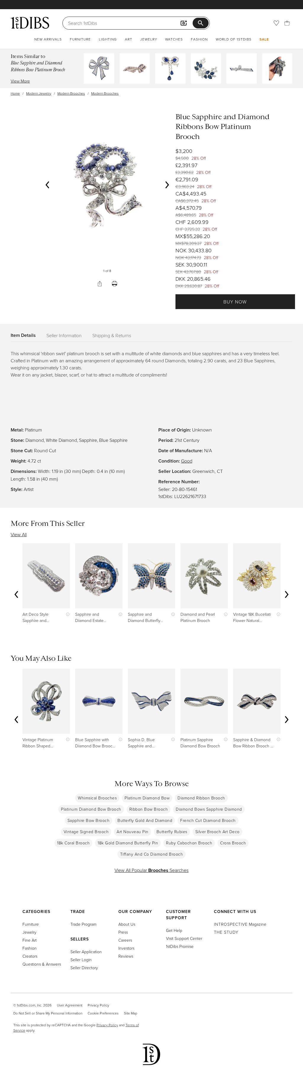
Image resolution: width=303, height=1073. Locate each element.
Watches (174, 39)
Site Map (130, 1013)
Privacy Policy (98, 1005)
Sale (264, 39)
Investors (126, 948)
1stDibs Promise (180, 946)
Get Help (174, 930)
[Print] (114, 283)
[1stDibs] (30, 23)
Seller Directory (84, 967)
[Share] (99, 283)
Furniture (80, 39)
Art (128, 39)
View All (19, 534)
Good (186, 461)
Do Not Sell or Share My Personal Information (47, 1013)
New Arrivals (48, 39)
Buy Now (235, 301)
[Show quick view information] (66, 614)
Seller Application (86, 951)
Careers (125, 940)
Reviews (125, 956)
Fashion (199, 39)
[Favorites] (276, 23)
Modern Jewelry (38, 93)
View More (20, 81)
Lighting (108, 39)
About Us (126, 924)
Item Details (23, 335)
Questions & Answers (41, 964)
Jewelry (148, 39)
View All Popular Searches (151, 870)
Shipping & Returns (111, 335)
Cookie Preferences (103, 1013)
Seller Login (81, 959)
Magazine (240, 924)
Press (123, 932)
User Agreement (69, 1005)
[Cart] (287, 23)
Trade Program (83, 924)
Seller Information (64, 335)
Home (15, 93)
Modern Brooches (71, 93)
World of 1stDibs (234, 39)
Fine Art (29, 940)
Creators (29, 956)
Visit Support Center (184, 938)
